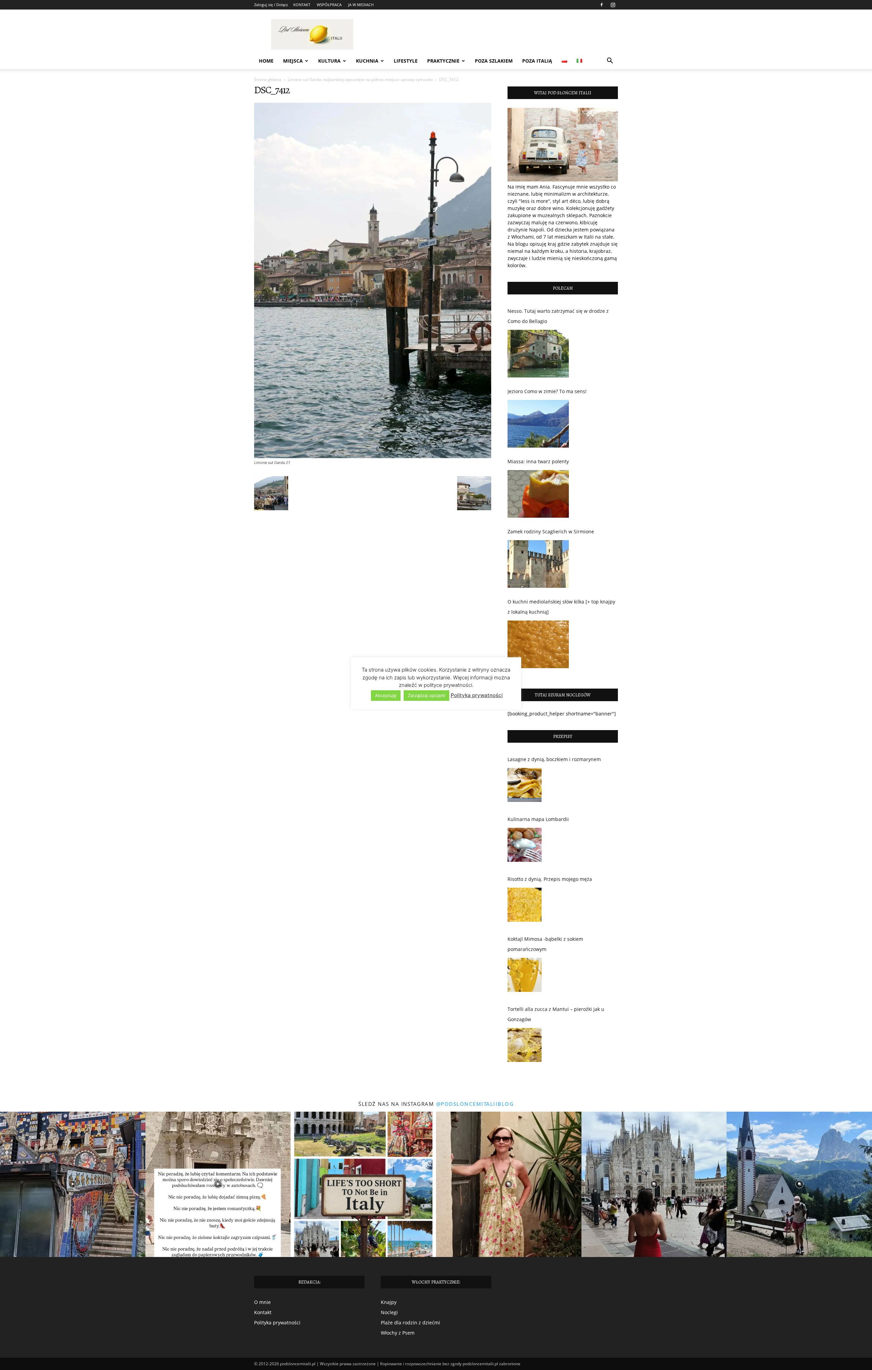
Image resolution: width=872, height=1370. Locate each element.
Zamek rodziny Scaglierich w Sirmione (551, 531)
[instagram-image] (72, 1184)
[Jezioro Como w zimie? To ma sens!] (538, 424)
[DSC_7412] (372, 456)
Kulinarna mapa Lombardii (538, 819)
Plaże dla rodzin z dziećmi (410, 1322)
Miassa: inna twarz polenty (538, 461)
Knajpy (388, 1302)
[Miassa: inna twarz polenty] (538, 494)
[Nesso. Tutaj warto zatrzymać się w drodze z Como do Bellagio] (538, 353)
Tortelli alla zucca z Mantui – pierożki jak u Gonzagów (556, 1014)
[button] (610, 61)
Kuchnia (367, 61)
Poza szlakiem (494, 61)
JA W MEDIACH (361, 4)
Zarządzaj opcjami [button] (426, 695)
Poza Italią (537, 61)
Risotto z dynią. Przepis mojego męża (550, 879)
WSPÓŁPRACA (329, 4)
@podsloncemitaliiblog (475, 1103)
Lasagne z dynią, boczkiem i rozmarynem (554, 759)
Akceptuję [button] (385, 695)
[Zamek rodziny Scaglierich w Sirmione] (538, 564)
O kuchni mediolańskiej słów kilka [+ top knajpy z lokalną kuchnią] (561, 606)
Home (266, 61)
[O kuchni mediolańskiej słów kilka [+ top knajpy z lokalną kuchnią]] (538, 644)
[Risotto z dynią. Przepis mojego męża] (525, 906)
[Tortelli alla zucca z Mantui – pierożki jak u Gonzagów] (525, 1046)
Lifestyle (406, 61)
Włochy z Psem (398, 1332)
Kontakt (262, 1312)
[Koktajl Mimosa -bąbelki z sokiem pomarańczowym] (525, 976)
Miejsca (293, 61)
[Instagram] (613, 5)
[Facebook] (601, 5)
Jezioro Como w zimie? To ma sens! (547, 391)
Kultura (329, 61)
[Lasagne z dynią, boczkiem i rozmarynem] (525, 786)
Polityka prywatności (277, 1322)
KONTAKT (301, 4)
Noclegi (389, 1312)
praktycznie (443, 61)
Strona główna (267, 79)
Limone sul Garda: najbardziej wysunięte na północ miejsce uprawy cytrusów (360, 79)
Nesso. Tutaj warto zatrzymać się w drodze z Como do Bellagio (558, 316)
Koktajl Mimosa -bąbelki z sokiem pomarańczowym (545, 944)
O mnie (262, 1302)
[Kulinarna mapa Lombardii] (525, 846)
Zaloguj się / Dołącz (271, 4)
